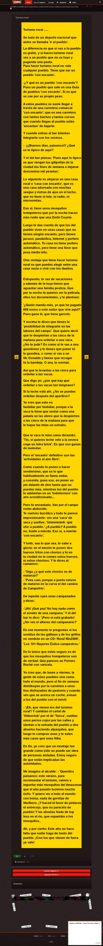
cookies (51, 941)
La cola (51, 2)
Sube (74, 2)
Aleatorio (63, 2)
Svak (25, 856)
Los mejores (39, 2)
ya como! (98, 943)
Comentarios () (21, 862)
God (17, 856)
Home (28, 2)
